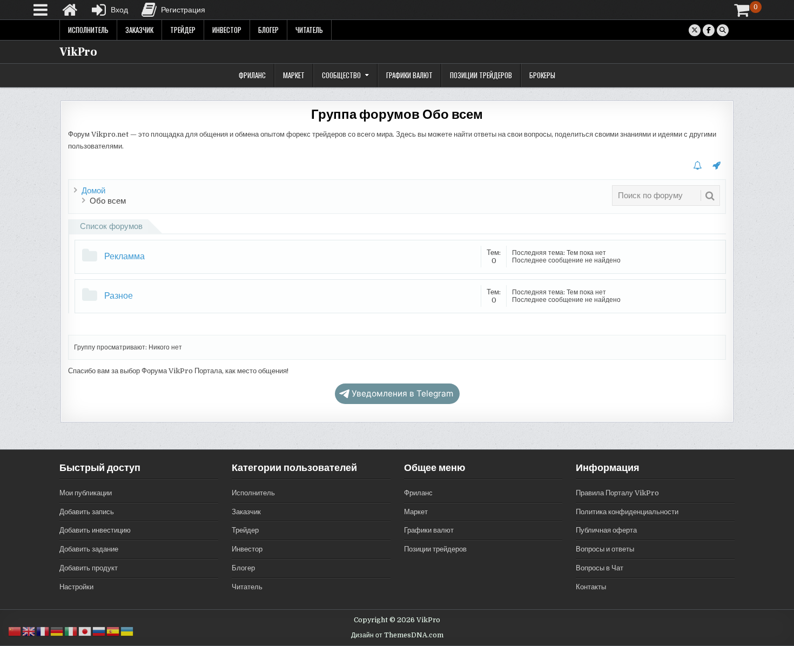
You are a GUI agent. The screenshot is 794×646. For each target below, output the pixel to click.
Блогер (268, 29)
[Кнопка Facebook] (709, 30)
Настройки (76, 587)
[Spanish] (113, 631)
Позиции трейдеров (481, 75)
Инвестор (226, 29)
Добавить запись (86, 512)
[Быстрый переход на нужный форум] (716, 166)
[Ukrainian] (127, 631)
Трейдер (183, 29)
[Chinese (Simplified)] (15, 631)
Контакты (591, 587)
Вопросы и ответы (605, 549)
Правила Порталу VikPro (617, 493)
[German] (57, 631)
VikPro (78, 51)
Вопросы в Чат (599, 568)
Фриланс (252, 75)
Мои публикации (85, 493)
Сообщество (341, 75)
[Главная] (70, 9)
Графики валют (409, 75)
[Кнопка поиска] (723, 30)
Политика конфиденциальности (627, 512)
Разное (118, 296)
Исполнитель (88, 29)
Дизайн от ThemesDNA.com (397, 635)
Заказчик (139, 29)
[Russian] (99, 631)
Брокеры (542, 75)
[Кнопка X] (695, 30)
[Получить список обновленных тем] (697, 166)
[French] (43, 631)
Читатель (309, 29)
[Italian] (71, 631)
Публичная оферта (606, 530)
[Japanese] (85, 631)
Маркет (294, 75)
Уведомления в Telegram (402, 393)
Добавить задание (88, 549)
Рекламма (124, 256)
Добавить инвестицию (95, 530)
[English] (29, 631)
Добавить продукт (88, 568)
